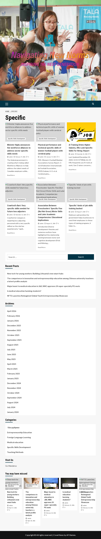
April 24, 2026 (31, 521)
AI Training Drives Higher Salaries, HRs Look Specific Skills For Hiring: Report (81, 148)
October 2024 (13, 393)
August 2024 (12, 402)
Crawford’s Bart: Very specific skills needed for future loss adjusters (18, 208)
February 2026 (13, 316)
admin (11, 157)
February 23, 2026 (69, 505)
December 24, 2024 (82, 154)
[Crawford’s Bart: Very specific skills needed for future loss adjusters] (19, 192)
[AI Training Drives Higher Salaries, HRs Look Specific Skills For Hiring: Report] (81, 132)
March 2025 (12, 369)
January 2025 (13, 378)
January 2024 (13, 412)
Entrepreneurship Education (19, 432)
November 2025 (14, 330)
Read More (11, 175)
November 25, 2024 (21, 215)
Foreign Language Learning (19, 437)
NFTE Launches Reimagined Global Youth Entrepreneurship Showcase (37, 296)
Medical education (15, 442)
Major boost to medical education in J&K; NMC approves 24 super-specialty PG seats (43, 286)
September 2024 (14, 398)
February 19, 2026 (20, 157)
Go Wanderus (11, 466)
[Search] (93, 104)
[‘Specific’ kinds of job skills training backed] (81, 192)
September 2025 (14, 340)
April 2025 (11, 364)
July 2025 (11, 349)
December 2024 (14, 383)
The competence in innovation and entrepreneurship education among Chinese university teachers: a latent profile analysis (50, 279)
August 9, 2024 (81, 212)
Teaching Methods (15, 452)
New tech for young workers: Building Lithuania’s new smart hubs (35, 273)
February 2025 (13, 373)
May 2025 (11, 359)
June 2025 (11, 354)
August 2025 (12, 345)
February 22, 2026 (88, 508)
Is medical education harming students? (24, 291)
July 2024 (11, 407)
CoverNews (58, 535)
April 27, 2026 (13, 508)
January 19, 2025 (51, 157)
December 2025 (14, 325)
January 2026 (13, 321)
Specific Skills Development (16, 138)
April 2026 (11, 311)
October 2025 (13, 335)
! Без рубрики (13, 427)
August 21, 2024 (50, 223)
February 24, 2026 (51, 513)
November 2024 (14, 388)
